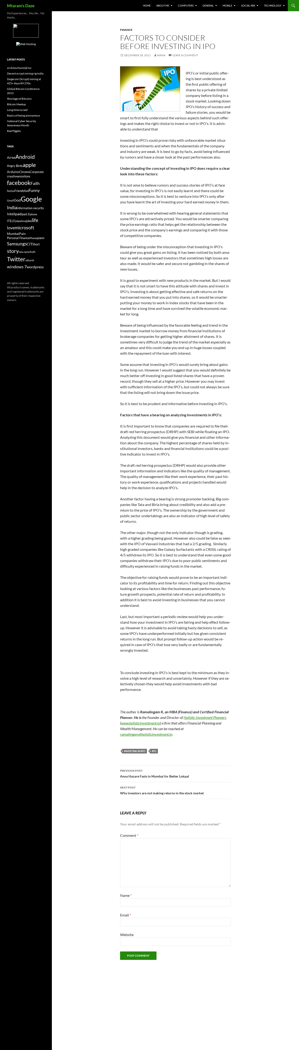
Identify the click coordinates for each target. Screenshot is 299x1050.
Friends (19, 191)
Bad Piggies (14, 131)
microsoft (24, 227)
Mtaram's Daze (21, 5)
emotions (24, 176)
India (12, 207)
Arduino (13, 172)
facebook (19, 182)
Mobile (227, 5)
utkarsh (29, 260)
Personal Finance (18, 238)
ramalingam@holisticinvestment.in (146, 734)
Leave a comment (185, 55)
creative (12, 176)
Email (125, 915)
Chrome (24, 172)
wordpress (35, 267)
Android (25, 156)
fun (26, 191)
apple (29, 165)
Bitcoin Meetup (16, 104)
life (35, 220)
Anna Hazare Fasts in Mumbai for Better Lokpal (154, 773)
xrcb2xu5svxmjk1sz (19, 68)
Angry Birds (15, 166)
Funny (34, 190)
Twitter (16, 258)
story (13, 251)
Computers (186, 5)
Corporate (37, 172)
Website (127, 934)
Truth (32, 251)
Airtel (11, 157)
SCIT (28, 244)
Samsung (16, 243)
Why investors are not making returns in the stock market (162, 790)
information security (30, 208)
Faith (35, 183)
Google (31, 199)
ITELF (11, 221)
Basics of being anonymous (23, 115)
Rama (161, 55)
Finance (126, 30)
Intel (10, 214)
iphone (33, 214)
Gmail (10, 200)
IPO (154, 751)
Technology (272, 5)
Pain (22, 234)
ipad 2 (25, 214)
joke (29, 221)
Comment (129, 835)
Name (126, 895)
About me (162, 5)
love (11, 227)
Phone (33, 238)
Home (147, 5)
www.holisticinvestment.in (140, 723)
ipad (17, 214)
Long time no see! (17, 110)
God (17, 200)
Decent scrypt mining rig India (25, 73)
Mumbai (13, 234)
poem (40, 238)
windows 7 (17, 266)
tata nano (24, 251)
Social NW (248, 5)
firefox (10, 190)
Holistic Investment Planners (205, 717)
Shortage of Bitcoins (19, 98)
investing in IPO (134, 751)
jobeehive (20, 221)
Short (36, 244)
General (208, 5)
